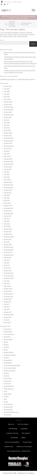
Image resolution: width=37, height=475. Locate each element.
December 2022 (8, 185)
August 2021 (7, 216)
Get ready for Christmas (12, 32)
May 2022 (7, 198)
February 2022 (8, 205)
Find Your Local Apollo (13, 2)
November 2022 (8, 187)
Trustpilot (18, 420)
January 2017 (8, 312)
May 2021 (7, 221)
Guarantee (14, 437)
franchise (6, 376)
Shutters (6, 396)
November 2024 (8, 140)
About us (11, 424)
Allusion (6, 344)
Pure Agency (30, 473)
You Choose (7, 414)
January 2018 (8, 291)
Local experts (8, 378)
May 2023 (7, 174)
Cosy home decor (9, 334)
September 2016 (9, 314)
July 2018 (6, 281)
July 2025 (6, 120)
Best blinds (7, 337)
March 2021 (7, 226)
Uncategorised (8, 407)
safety (15, 36)
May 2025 (7, 125)
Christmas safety (23, 34)
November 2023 (8, 164)
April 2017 (7, 309)
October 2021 (8, 210)
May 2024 (7, 153)
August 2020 (7, 239)
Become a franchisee (24, 446)
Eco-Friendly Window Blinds (12, 365)
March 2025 (7, 130)
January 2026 (8, 104)
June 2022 (7, 195)
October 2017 (8, 299)
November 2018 (8, 275)
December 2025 (8, 107)
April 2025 (7, 127)
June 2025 (7, 122)
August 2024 (7, 148)
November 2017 (8, 296)
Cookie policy (8, 446)
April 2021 (7, 224)
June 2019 (7, 260)
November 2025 (8, 109)
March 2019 (7, 268)
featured (6, 373)
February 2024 (8, 159)
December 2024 (8, 138)
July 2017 (6, 304)
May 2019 (7, 262)
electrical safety (7, 36)
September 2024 (9, 146)
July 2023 (6, 172)
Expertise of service (9, 370)
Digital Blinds (8, 363)
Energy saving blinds (10, 368)
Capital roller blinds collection (26, 79)
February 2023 (8, 182)
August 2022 (7, 192)
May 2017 (7, 307)
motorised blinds (9, 386)
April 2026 (7, 96)
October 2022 (8, 190)
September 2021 (9, 213)
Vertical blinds (8, 409)
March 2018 (7, 286)
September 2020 (9, 236)
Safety (23, 437)
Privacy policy (27, 442)
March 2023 (7, 179)
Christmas (23, 32)
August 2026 (7, 86)
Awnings (6, 347)
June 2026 (7, 91)
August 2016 (7, 317)
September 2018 (9, 278)
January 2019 (8, 270)
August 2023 (7, 169)
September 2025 (9, 114)
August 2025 (7, 117)
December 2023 (8, 161)
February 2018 (8, 288)
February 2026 (8, 101)
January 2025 (8, 135)
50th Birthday (13, 428)
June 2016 (7, 320)
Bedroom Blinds (8, 352)
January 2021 (8, 231)
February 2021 (8, 229)
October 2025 (8, 112)
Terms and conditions (12, 442)
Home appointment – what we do (18, 451)
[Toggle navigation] (33, 10)
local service (7, 381)
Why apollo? (26, 433)
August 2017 (7, 301)
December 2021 (8, 208)
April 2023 (7, 177)
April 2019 (7, 265)
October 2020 (8, 234)
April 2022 (7, 200)
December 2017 (8, 294)
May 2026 (7, 94)
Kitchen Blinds (8, 339)
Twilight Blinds (8, 404)
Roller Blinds (7, 394)
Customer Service (12, 433)
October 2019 (8, 252)
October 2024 (8, 143)
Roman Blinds (8, 331)
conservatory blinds (9, 355)
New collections (8, 388)
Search (2, 40)
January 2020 (8, 244)
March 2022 (7, 203)
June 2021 (7, 218)
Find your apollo (22, 424)
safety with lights (22, 36)
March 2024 (7, 156)
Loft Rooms (7, 383)
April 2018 (7, 283)
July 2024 (6, 151)
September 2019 (9, 255)
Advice (6, 342)
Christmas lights (12, 34)
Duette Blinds (8, 360)
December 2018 (8, 273)
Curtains (6, 357)
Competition (7, 329)
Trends (6, 401)
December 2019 (8, 247)
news (5, 391)
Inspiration (24, 428)
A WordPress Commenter (7, 79)
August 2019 (7, 257)
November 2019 (8, 249)
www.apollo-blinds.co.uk (11, 412)
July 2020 (6, 242)
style (5, 399)
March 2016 (7, 322)
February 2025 (8, 133)
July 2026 (6, 89)
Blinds (5, 350)
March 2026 (7, 99)
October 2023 (8, 166)
